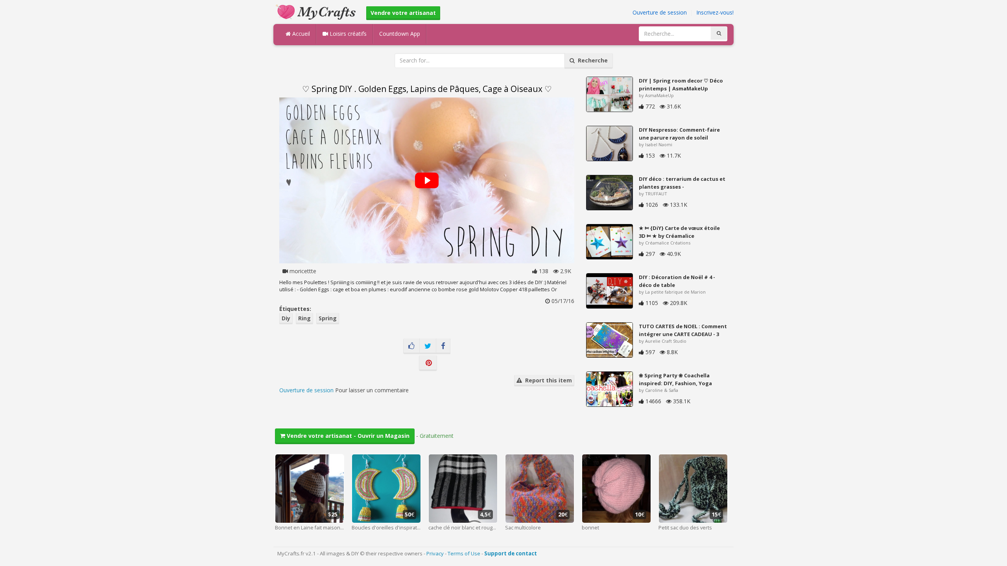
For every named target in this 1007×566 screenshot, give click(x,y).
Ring (304, 318)
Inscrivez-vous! (715, 12)
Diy (286, 318)
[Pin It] (428, 363)
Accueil (300, 33)
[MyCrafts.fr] (316, 11)
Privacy (435, 553)
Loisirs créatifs (347, 33)
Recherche (591, 60)
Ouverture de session (660, 12)
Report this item (547, 380)
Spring (328, 318)
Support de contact (510, 553)
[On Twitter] (427, 346)
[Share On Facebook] (443, 346)
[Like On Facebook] (411, 346)
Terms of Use (464, 553)
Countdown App (399, 33)
